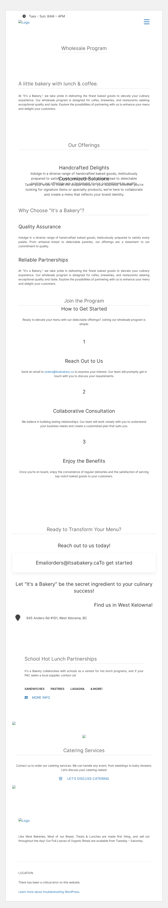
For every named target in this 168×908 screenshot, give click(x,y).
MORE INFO (41, 697)
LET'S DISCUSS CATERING (87, 779)
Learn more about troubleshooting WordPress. (49, 891)
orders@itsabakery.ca (59, 371)
